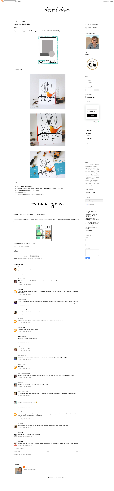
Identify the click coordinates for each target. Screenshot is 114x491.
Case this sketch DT (22, 258)
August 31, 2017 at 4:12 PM (24, 427)
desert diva (57, 9)
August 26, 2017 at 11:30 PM (24, 395)
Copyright (89, 82)
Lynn (19, 382)
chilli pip (20, 346)
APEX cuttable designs (92, 164)
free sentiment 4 (30, 258)
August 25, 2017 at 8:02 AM (24, 305)
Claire (19, 432)
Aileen (19, 318)
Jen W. (19, 423)
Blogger (63, 477)
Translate (91, 204)
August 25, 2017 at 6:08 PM (24, 351)
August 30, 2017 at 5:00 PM (24, 419)
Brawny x (20, 364)
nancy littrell (21, 299)
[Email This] (31, 256)
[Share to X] (35, 256)
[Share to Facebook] (36, 256)
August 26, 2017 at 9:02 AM (24, 377)
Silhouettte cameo (38, 258)
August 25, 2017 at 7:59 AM (24, 294)
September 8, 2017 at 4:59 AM (25, 445)
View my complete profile (29, 469)
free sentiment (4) (92, 184)
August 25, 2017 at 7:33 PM (24, 359)
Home (47, 451)
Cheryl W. (20, 278)
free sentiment (94, 180)
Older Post (78, 451)
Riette (19, 267)
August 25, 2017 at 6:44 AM (24, 284)
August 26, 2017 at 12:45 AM (24, 368)
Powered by (88, 122)
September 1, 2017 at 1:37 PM (25, 436)
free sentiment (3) (92, 182)
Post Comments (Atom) (25, 454)
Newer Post (17, 451)
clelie (19, 289)
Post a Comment (20, 448)
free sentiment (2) (91, 182)
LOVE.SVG (88, 175)
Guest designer (94, 173)
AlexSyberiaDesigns (91, 166)
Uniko (92, 178)
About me (89, 80)
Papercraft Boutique (23, 373)
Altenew (89, 168)
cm (18, 412)
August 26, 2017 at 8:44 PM (24, 386)
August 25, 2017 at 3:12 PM (24, 314)
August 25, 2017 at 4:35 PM (24, 331)
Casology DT (95, 170)
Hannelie (27, 467)
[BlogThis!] (33, 256)
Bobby (19, 441)
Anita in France (21, 391)
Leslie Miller (21, 355)
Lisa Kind (20, 327)
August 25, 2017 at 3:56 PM (24, 322)
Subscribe (92, 115)
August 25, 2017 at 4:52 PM (24, 342)
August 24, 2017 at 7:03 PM (24, 274)
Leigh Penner (21, 310)
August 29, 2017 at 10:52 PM (24, 407)
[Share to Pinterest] (38, 256)
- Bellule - (20, 400)
